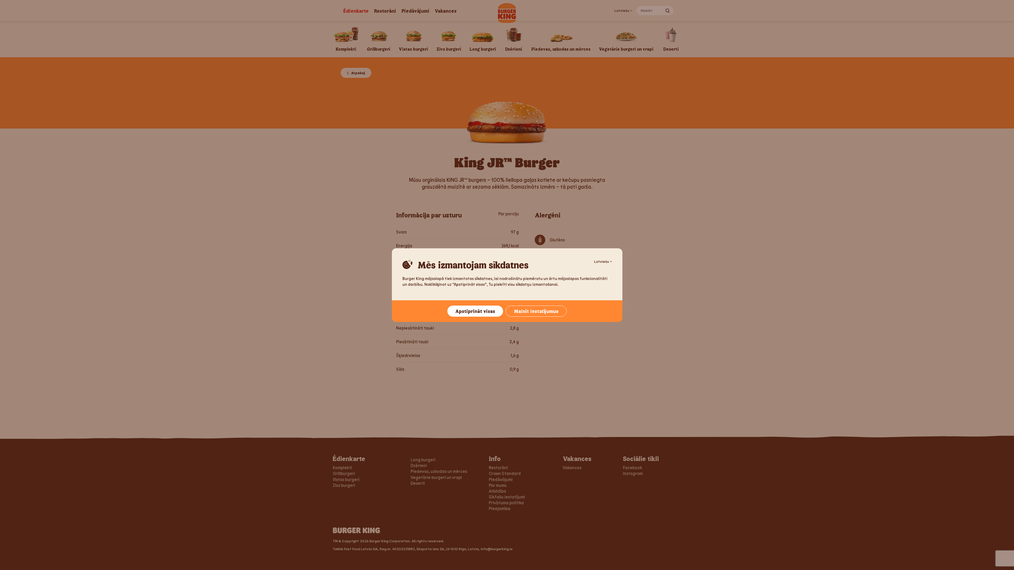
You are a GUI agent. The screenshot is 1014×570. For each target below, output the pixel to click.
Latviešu (601, 261)
